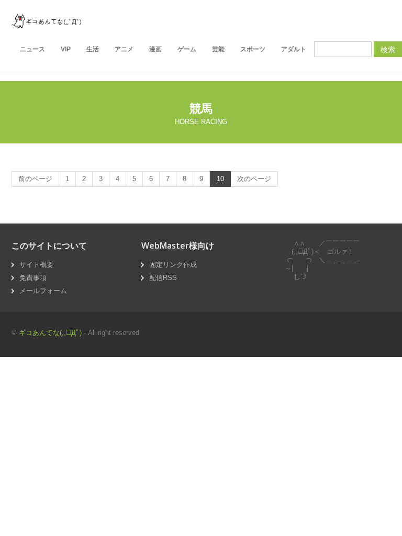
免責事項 (33, 278)
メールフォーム (43, 291)
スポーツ (252, 49)
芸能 (218, 49)
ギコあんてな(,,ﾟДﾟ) (50, 333)
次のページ (254, 179)
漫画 (155, 49)
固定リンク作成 (173, 265)
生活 (92, 49)
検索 (388, 49)
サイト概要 (36, 265)
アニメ (124, 49)
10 (220, 179)
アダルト (293, 49)
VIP (66, 49)
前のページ (35, 179)
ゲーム (186, 49)
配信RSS (163, 278)
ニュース (32, 49)
